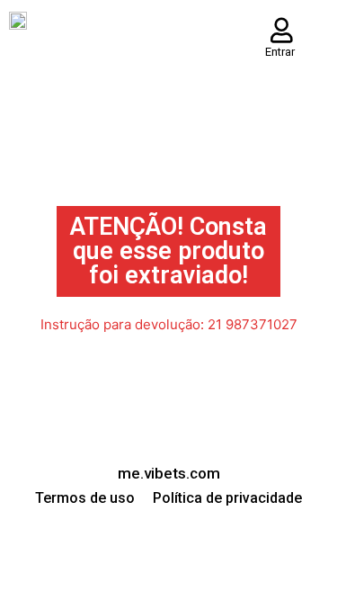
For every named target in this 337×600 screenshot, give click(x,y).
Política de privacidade (227, 497)
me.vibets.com (169, 473)
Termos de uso (85, 497)
